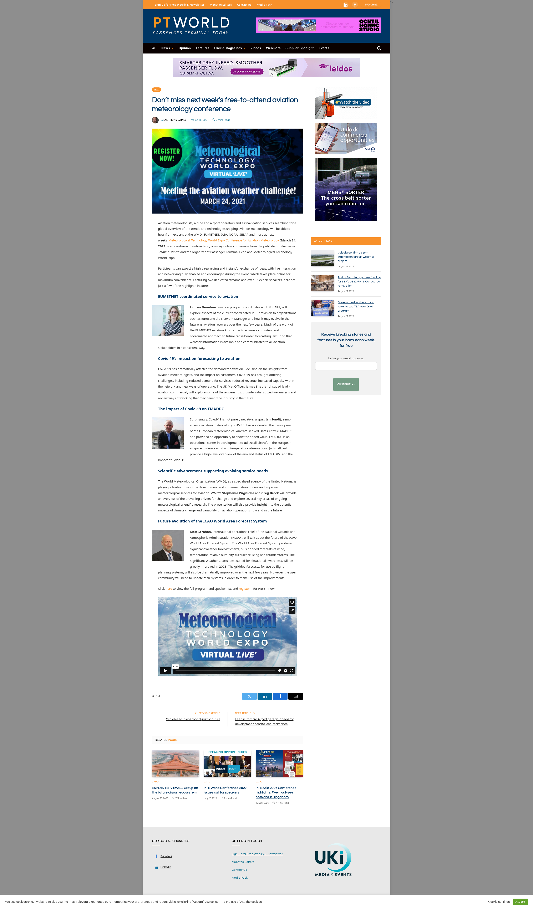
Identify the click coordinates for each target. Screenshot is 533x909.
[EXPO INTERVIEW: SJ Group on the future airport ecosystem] (175, 763)
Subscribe (371, 5)
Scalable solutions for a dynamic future (193, 719)
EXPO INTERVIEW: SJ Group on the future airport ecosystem (175, 790)
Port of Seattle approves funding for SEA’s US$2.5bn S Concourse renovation (359, 281)
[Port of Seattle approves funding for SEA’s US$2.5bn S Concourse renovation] (322, 283)
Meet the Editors (221, 4)
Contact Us (244, 4)
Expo (156, 90)
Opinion (185, 48)
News (165, 48)
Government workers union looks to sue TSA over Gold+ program (356, 306)
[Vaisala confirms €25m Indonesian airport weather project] (322, 258)
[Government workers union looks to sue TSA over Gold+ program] (322, 308)
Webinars (273, 48)
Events (324, 48)
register (244, 588)
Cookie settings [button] (499, 901)
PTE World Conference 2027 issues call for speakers (225, 790)
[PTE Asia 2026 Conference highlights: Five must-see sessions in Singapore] (279, 763)
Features (202, 48)
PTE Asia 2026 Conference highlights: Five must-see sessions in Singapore (276, 792)
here (169, 588)
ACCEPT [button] (520, 901)
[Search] (378, 48)
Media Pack (264, 4)
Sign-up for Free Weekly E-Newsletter (179, 4)
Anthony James (175, 120)
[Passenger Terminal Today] (193, 26)
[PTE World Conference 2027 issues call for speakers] (227, 763)
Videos (255, 48)
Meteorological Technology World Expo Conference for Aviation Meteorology (223, 240)
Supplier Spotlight (299, 48)
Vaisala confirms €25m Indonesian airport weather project (356, 256)
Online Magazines (228, 48)
